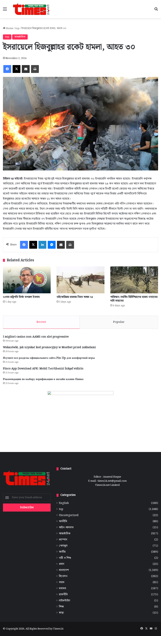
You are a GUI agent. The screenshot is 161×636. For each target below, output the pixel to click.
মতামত (62, 588)
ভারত (61, 582)
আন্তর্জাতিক (20, 37)
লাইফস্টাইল (64, 601)
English (64, 503)
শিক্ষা (61, 607)
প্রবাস (61, 564)
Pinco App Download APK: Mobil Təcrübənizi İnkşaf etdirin (43, 368)
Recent (41, 322)
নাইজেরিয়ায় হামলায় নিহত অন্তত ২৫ (75, 297)
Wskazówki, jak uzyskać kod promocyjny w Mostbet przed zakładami (49, 347)
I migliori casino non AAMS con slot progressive (36, 337)
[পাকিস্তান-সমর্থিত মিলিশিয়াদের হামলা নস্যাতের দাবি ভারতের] (134, 279)
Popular (118, 322)
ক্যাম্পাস (63, 540)
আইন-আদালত (66, 528)
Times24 (58, 629)
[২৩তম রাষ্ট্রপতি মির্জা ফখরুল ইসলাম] (27, 279)
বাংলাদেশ (64, 570)
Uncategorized (69, 515)
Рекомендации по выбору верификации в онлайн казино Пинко (43, 379)
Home (9, 28)
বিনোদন (63, 576)
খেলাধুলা (63, 546)
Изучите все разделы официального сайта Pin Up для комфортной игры (49, 358)
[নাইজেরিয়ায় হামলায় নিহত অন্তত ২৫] (80, 279)
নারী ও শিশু (65, 558)
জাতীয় (62, 552)
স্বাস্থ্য (61, 613)
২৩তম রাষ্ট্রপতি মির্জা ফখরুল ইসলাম (21, 297)
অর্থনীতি (63, 521)
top (17, 28)
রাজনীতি (63, 595)
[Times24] (31, 9)
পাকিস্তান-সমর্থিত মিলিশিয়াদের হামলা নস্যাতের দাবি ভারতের (133, 299)
